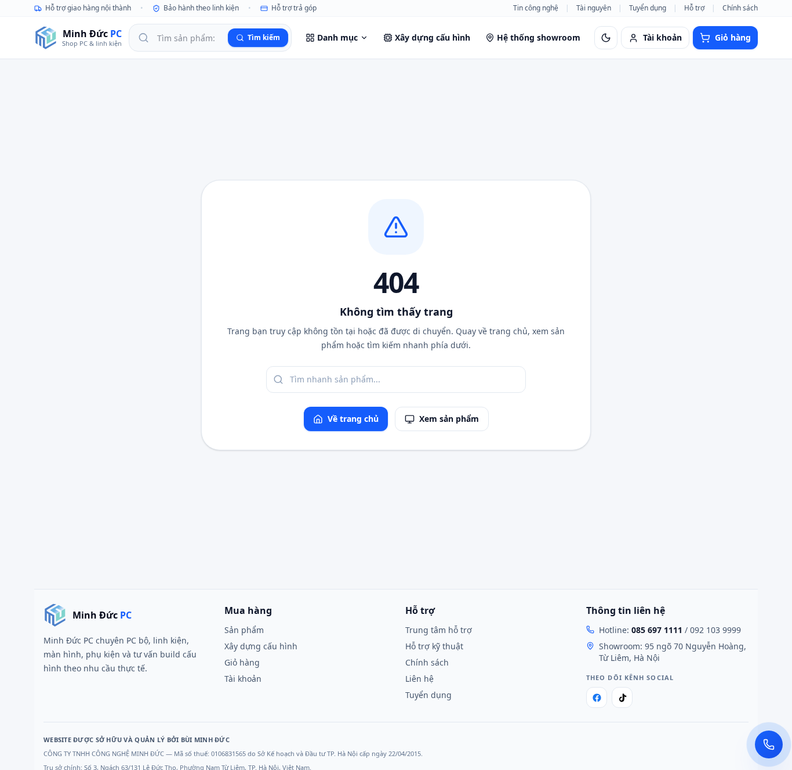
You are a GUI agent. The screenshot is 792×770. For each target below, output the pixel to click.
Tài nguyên (593, 8)
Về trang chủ (353, 418)
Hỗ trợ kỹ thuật (434, 646)
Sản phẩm (244, 629)
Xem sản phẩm (449, 418)
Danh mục (337, 37)
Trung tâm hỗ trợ (438, 629)
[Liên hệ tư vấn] (769, 744)
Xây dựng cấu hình (432, 37)
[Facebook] (596, 697)
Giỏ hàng (242, 662)
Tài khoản (242, 678)
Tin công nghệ (535, 8)
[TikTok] (622, 697)
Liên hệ (419, 678)
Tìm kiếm (264, 37)
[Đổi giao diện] (605, 37)
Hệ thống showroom (538, 37)
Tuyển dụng (647, 8)
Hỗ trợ (694, 8)
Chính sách (740, 8)
